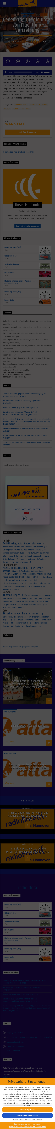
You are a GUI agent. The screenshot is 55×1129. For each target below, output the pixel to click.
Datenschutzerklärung (22, 1124)
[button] (27, 1115)
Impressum (37, 1124)
